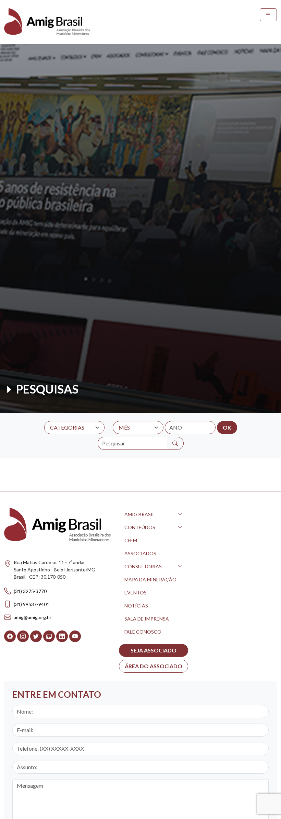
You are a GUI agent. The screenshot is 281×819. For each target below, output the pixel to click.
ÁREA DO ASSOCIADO (153, 666)
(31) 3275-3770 (30, 591)
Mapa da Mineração (150, 579)
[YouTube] (75, 636)
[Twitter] (36, 636)
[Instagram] (23, 636)
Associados (140, 553)
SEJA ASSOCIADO (153, 650)
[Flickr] (49, 636)
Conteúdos (139, 527)
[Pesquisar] (175, 443)
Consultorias (143, 566)
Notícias (136, 605)
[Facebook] (10, 636)
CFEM (130, 540)
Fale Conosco (142, 632)
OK (227, 427)
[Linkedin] (62, 636)
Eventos (135, 592)
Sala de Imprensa (146, 619)
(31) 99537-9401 (31, 604)
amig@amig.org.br (32, 617)
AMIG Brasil (139, 514)
